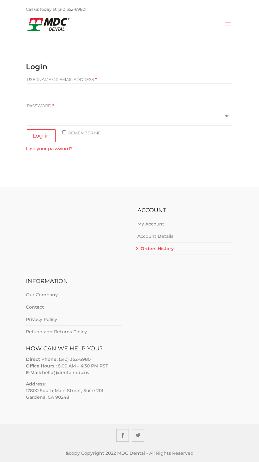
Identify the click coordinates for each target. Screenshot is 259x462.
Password (40, 105)
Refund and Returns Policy (56, 332)
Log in (41, 135)
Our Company (42, 295)
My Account (150, 224)
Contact (35, 307)
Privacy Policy (41, 319)
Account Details (155, 236)
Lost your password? (49, 148)
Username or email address (62, 79)
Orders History (157, 248)
